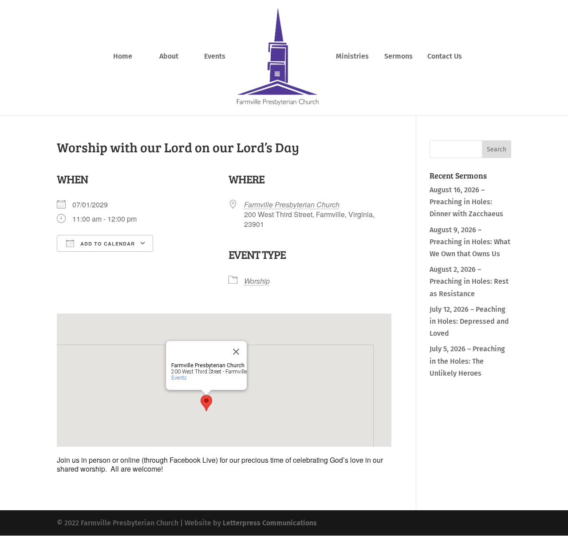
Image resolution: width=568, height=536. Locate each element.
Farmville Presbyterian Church (291, 204)
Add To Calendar (107, 243)
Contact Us (444, 56)
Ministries (352, 56)
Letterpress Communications (270, 523)
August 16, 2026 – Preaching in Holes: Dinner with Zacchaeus (466, 202)
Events (214, 56)
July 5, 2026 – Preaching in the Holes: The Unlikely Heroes (467, 361)
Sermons (398, 56)
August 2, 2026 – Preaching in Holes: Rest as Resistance (469, 281)
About (168, 56)
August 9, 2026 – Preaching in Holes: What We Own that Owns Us (470, 242)
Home (122, 56)
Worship (257, 281)
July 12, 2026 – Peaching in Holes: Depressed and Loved (469, 321)
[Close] (236, 351)
